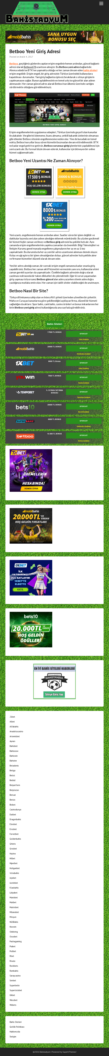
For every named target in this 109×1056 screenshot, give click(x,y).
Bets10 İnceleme (83, 412)
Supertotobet (16, 990)
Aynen (12, 741)
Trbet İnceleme (84, 339)
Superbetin (15, 985)
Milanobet (14, 912)
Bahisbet (14, 746)
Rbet (12, 956)
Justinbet (14, 883)
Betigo (12, 770)
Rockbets (14, 965)
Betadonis (14, 765)
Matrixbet (14, 907)
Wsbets (13, 1005)
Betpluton (14, 790)
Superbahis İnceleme (84, 426)
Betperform (15, 785)
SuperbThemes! (69, 1052)
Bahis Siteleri (16, 1022)
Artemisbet (15, 736)
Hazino (13, 853)
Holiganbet (15, 868)
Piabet (12, 946)
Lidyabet (13, 892)
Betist (12, 775)
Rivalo (12, 961)
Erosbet (13, 829)
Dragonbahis (15, 819)
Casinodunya (15, 809)
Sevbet (13, 980)
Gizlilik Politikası (17, 1026)
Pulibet (13, 951)
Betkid (12, 780)
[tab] (54, 336)
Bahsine (13, 760)
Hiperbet (13, 863)
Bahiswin (14, 755)
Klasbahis (14, 887)
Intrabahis (14, 873)
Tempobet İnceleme (83, 397)
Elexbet (13, 824)
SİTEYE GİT (84, 334)
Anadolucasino (16, 731)
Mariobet (14, 897)
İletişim (13, 1036)
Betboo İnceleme (83, 441)
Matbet (13, 902)
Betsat (13, 795)
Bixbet (12, 804)
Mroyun (13, 917)
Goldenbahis (15, 838)
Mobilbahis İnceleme (84, 354)
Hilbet (12, 858)
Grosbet (13, 848)
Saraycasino (15, 975)
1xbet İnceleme (84, 368)
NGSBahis (14, 922)
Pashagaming (16, 941)
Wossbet (13, 1000)
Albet (12, 721)
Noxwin (13, 926)
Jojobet (13, 878)
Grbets (13, 843)
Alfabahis (14, 726)
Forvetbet (14, 834)
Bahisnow (14, 751)
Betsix (12, 799)
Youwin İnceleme (83, 383)
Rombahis (14, 970)
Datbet (13, 814)
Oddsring (14, 931)
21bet (12, 716)
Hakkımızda (15, 1031)
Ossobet (13, 936)
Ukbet (12, 995)
